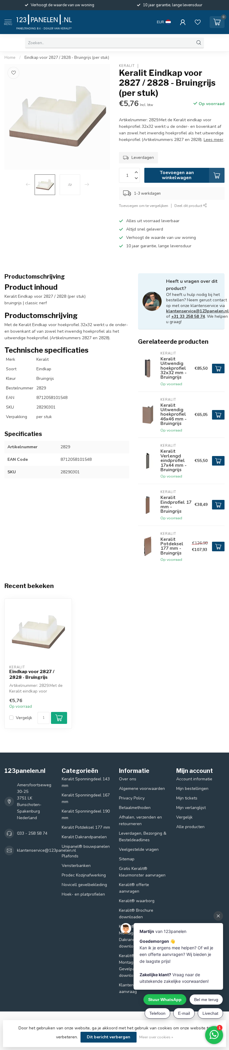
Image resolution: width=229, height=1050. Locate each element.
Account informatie (194, 779)
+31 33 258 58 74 (188, 316)
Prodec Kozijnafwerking (84, 875)
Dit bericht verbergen (108, 1037)
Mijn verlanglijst (191, 807)
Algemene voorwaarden (142, 788)
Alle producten (190, 827)
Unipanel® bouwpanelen (86, 846)
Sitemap (126, 859)
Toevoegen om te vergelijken (143, 205)
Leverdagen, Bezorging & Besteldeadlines (142, 837)
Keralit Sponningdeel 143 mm (86, 782)
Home (10, 57)
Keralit (127, 65)
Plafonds (70, 856)
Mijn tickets (186, 798)
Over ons (127, 779)
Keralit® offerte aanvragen (134, 888)
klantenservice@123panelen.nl (197, 311)
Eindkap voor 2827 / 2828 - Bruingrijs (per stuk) (66, 57)
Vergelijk (24, 718)
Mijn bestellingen (192, 788)
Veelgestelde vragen (139, 849)
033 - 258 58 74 (32, 833)
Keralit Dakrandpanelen (84, 837)
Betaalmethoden (135, 807)
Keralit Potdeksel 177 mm (86, 827)
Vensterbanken (76, 865)
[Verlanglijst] (198, 22)
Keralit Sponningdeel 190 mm (86, 814)
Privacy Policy (132, 798)
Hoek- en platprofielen (83, 894)
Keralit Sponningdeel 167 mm (86, 798)
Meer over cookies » (156, 1037)
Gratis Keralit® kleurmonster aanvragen (142, 872)
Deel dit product (188, 205)
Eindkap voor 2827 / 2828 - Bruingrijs (32, 674)
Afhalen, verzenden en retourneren (140, 820)
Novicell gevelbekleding (84, 885)
